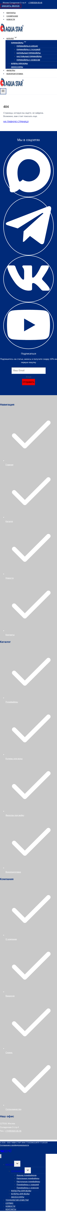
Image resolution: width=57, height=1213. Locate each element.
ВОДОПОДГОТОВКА (15, 74)
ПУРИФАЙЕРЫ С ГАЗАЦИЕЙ (28, 50)
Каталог (9, 521)
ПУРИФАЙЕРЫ (18, 1171)
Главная (9, 464)
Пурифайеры (12, 702)
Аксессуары (17, 67)
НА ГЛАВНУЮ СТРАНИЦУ (16, 121)
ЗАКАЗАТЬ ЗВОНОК (11, 6)
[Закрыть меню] (1, 1156)
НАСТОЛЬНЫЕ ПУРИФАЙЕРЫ (29, 57)
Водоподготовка (13, 872)
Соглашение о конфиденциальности (14, 1145)
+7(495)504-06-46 (35, 3)
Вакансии (10, 996)
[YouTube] (6, 1152)
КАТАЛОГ (10, 1164)
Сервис (9, 1052)
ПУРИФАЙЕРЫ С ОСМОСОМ (28, 60)
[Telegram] (10, 1152)
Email (28, 377)
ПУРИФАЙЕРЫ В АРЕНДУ (27, 46)
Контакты (11, 13)
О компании (12, 16)
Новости (11, 19)
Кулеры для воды (14, 758)
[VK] (2, 1152)
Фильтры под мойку (15, 815)
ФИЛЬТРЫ (11, 70)
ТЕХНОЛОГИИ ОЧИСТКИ (17, 1200)
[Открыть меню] (3, 91)
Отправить (28, 382)
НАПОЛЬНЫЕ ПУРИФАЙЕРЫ (29, 53)
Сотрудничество (13, 1109)
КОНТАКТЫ (11, 1209)
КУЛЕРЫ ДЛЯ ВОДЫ (19, 64)
